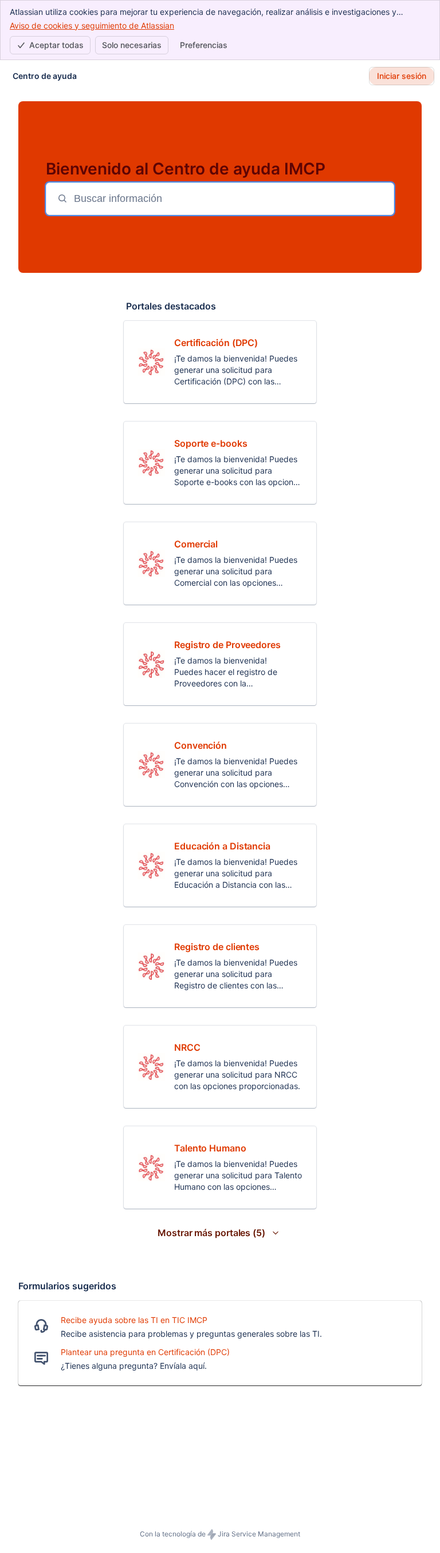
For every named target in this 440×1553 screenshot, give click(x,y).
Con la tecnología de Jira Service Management (220, 1534)
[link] (220, 362)
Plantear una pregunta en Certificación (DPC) (145, 1352)
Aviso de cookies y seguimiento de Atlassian (92, 25)
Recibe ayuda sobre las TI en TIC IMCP (134, 1320)
